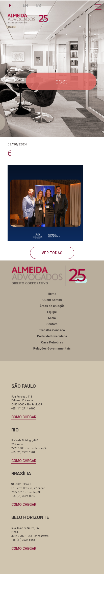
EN (25, 5)
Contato (52, 324)
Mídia (52, 318)
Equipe (52, 312)
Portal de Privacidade (52, 336)
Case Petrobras (52, 342)
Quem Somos (52, 300)
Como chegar (23, 417)
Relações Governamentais (52, 348)
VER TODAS (52, 253)
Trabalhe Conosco (52, 330)
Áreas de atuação (52, 306)
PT (11, 5)
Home (52, 294)
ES (38, 5)
